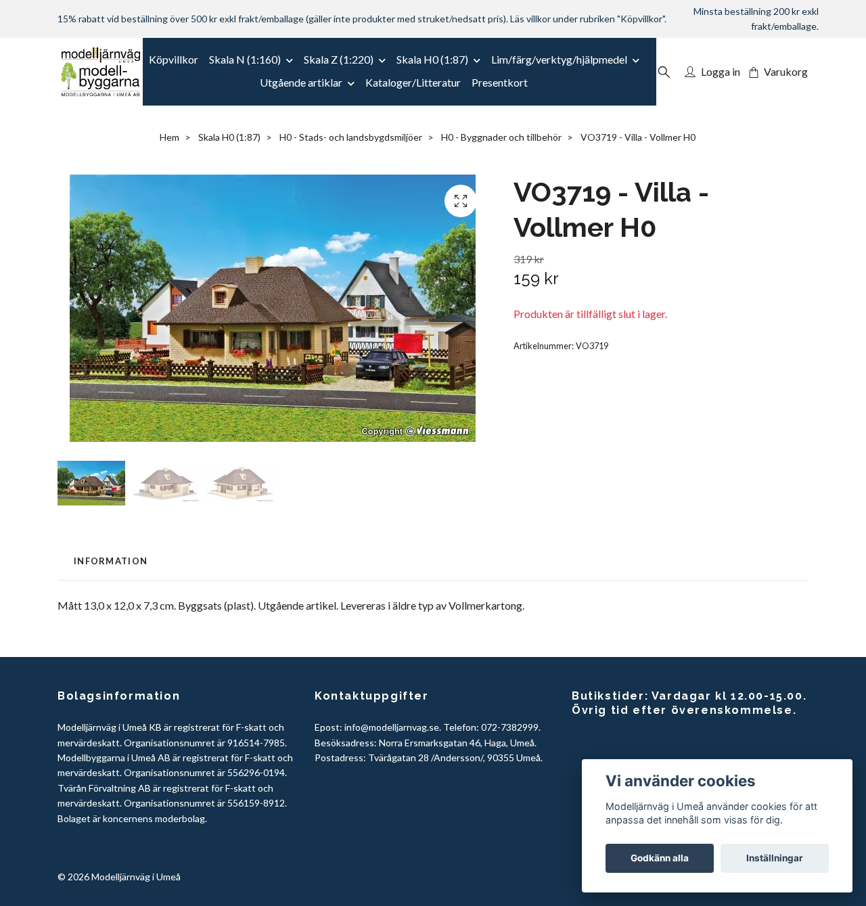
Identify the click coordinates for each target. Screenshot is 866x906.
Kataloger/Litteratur (413, 82)
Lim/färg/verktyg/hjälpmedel (559, 59)
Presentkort (500, 82)
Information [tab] (110, 561)
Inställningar (774, 858)
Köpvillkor (173, 59)
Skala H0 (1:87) (432, 59)
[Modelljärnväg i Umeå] (100, 71)
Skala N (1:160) (245, 59)
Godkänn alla (660, 858)
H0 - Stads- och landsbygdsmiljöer (350, 137)
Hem (169, 137)
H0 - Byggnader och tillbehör (501, 137)
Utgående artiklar (301, 82)
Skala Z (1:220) (338, 59)
